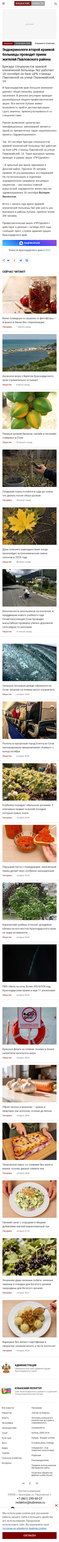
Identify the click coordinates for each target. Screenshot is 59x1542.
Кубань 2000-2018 (40, 1433)
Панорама (36, 1408)
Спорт (5, 1433)
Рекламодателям (40, 1460)
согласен (29, 1535)
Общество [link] (7, 385)
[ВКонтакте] (8, 260)
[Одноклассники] (14, 260)
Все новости (8, 1408)
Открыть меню (3, 3)
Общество (8, 43)
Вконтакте (23, 1483)
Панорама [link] (7, 327)
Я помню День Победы (42, 1443)
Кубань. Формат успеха (43, 1438)
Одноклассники (30, 1483)
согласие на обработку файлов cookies (24, 1528)
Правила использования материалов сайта (43, 1466)
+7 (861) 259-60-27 (29, 1498)
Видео (5, 1448)
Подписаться (32, 243)
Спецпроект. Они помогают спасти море (42, 1449)
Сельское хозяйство (12, 1458)
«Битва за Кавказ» (40, 1413)
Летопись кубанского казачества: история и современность (42, 1420)
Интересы (6, 1463)
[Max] (26, 260)
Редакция (36, 1455)
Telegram (36, 1483)
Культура (6, 1438)
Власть (5, 1418)
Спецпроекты (38, 1428)
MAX (47, 250)
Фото (4, 1443)
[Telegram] (20, 260)
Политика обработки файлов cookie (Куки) (41, 1474)
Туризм (5, 1453)
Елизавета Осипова (44, 43)
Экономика (7, 1423)
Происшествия (9, 1428)
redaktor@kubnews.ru (30, 1502)
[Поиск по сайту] (55, 3)
